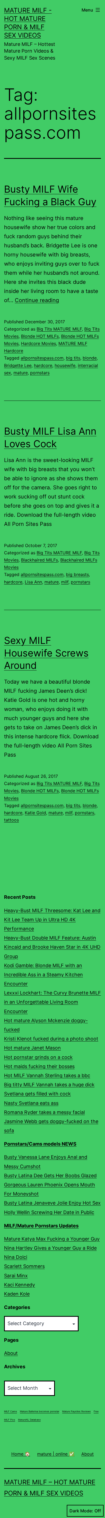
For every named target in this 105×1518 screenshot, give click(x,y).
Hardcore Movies (38, 343)
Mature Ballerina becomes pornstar (39, 1411)
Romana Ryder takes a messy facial (44, 1112)
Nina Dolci (15, 1257)
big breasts (77, 574)
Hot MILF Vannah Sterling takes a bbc (47, 1075)
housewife (65, 365)
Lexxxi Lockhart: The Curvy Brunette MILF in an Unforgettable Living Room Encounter (52, 1002)
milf (64, 582)
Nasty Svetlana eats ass (31, 1103)
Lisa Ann (33, 582)
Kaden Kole (17, 1294)
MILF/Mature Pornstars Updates (41, 1226)
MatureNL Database (29, 1419)
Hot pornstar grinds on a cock (38, 1057)
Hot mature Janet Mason (32, 1048)
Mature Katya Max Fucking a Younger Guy (52, 1239)
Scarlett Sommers (24, 1266)
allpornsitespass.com (42, 358)
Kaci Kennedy (19, 1285)
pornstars (40, 372)
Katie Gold (35, 812)
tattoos (11, 820)
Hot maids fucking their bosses (39, 1066)
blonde (90, 358)
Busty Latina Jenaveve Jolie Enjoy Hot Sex (52, 1203)
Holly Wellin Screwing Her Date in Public (49, 1212)
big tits (73, 358)
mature (20, 372)
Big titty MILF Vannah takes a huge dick (49, 1084)
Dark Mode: (81, 1510)
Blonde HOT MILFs (40, 336)
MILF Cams (10, 1411)
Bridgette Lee (18, 365)
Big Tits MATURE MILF (59, 329)
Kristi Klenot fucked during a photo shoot (51, 1039)
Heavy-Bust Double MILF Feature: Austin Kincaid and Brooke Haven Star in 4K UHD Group (52, 947)
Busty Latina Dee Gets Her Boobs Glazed (50, 1175)
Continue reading (37, 300)
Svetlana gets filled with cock (37, 1094)
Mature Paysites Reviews (76, 1411)
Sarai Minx (16, 1275)
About (11, 1353)
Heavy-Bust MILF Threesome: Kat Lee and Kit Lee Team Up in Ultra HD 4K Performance (52, 920)
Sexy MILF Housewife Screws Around (46, 653)
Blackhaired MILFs (39, 560)
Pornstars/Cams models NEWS (40, 1144)
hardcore (43, 365)
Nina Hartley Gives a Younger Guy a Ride (50, 1248)
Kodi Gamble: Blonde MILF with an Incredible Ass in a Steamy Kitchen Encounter (43, 975)
